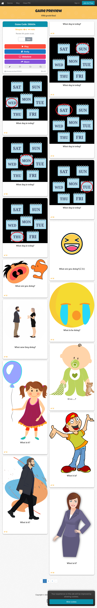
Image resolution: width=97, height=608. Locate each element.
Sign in (77, 3)
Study (26, 51)
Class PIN (26, 3)
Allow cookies (71, 602)
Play (26, 46)
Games (10, 3)
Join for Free (88, 3)
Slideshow (26, 56)
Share (26, 61)
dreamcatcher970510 (14, 71)
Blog (18, 3)
